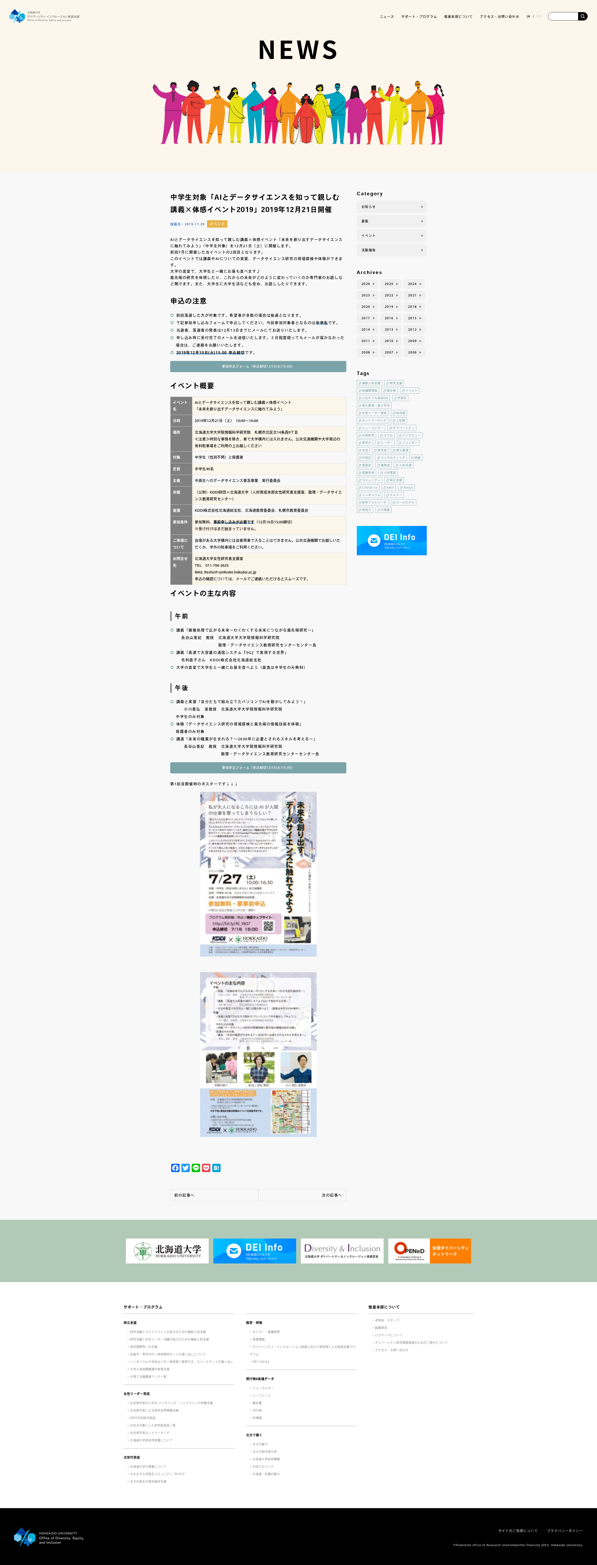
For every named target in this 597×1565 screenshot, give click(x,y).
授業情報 (259, 1339)
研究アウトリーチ (374, 502)
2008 (365, 352)
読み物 (391, 390)
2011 (365, 341)
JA (528, 16)
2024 (412, 283)
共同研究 (368, 435)
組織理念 (381, 1327)
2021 (412, 295)
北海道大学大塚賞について (148, 1466)
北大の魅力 (260, 1444)
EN (539, 16)
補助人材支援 (371, 383)
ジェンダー (410, 442)
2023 (365, 295)
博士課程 (402, 450)
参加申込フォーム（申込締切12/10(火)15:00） (258, 366)
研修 (418, 457)
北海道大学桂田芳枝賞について (151, 1440)
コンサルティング (393, 457)
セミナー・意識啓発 (266, 1331)
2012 (412, 329)
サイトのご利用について (518, 1530)
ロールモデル (405, 502)
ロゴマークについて (388, 1335)
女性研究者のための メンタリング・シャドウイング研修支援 (171, 1402)
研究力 (366, 442)
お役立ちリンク (263, 1466)
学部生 (402, 398)
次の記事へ (332, 1195)
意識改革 (368, 472)
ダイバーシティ (403, 427)
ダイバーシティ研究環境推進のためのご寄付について (411, 1342)
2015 (412, 318)
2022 (389, 295)
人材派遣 (405, 465)
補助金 (385, 465)
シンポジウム (371, 495)
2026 (365, 283)
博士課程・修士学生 (376, 405)
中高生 (366, 457)
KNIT (390, 487)
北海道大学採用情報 (266, 1459)
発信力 (366, 509)
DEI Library (261, 1361)
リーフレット (262, 1395)
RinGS (408, 487)
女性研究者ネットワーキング (150, 1432)
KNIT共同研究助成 (143, 1417)
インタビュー (411, 435)
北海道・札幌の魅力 (266, 1474)
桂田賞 (401, 413)
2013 (389, 329)
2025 (389, 283)
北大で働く (254, 1435)
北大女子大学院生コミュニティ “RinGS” (158, 1474)
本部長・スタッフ (387, 1320)
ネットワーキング (374, 420)
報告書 (257, 1402)
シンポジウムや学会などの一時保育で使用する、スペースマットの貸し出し (181, 1361)
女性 (365, 450)
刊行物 (257, 1410)
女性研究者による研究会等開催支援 (154, 1410)
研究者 (382, 450)
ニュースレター (373, 427)
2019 (389, 306)
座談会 (366, 465)
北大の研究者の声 (265, 1451)
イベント (217, 224)
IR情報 (257, 1417)
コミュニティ (371, 480)
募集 (365, 221)
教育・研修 (254, 1322)
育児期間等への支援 (143, 1346)
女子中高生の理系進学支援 (148, 1481)
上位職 (401, 420)
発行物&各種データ (260, 1378)
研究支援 (396, 383)
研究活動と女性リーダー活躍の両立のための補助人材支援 (169, 1339)
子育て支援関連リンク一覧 (148, 1376)
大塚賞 (385, 509)
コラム (388, 435)
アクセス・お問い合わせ (499, 16)
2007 (389, 352)
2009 (412, 341)
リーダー (387, 442)
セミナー (396, 495)
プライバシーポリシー (565, 1530)
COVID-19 (370, 487)
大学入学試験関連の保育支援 (150, 1369)
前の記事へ (184, 1195)
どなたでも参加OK (375, 398)
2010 (389, 341)
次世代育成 (132, 1457)
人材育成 (390, 472)
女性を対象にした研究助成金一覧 (153, 1425)
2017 (365, 318)
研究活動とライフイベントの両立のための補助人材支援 (168, 1331)
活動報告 (368, 250)
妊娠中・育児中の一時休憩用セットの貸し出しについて (168, 1354)
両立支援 (396, 480)
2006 (412, 352)
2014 (365, 329)
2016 (389, 318)
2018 (412, 306)
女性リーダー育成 (374, 413)
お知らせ (368, 206)
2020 (365, 306)
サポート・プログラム (143, 1307)
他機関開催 (370, 390)
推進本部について (384, 1307)
